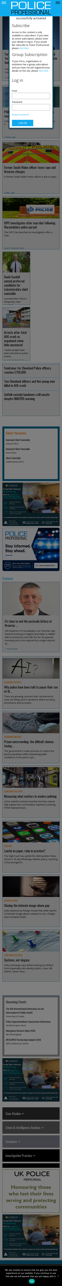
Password (17, 101)
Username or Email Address (31, 89)
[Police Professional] (31, 7)
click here (24, 48)
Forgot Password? (20, 115)
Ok (31, 1281)
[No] (58, 1276)
